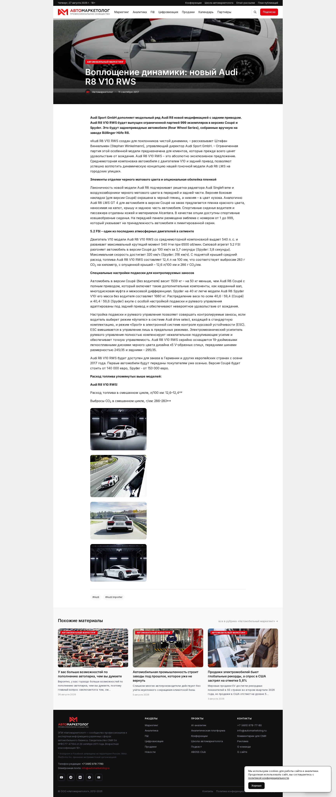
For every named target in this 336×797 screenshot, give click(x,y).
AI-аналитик (198, 725)
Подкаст (196, 746)
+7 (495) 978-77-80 (249, 725)
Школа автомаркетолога (219, 2)
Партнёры (224, 12)
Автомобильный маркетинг (105, 62)
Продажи (188, 12)
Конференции (193, 2)
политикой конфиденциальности (268, 777)
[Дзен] (89, 777)
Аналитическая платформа (208, 730)
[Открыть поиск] (255, 12)
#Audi (96, 597)
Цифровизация (168, 12)
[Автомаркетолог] (84, 12)
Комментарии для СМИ (251, 735)
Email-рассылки (245, 2)
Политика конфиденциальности (234, 791)
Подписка (269, 11)
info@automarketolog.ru (95, 768)
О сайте (242, 751)
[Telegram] (70, 777)
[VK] (80, 777)
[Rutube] (98, 777)
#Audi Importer (113, 597)
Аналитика (140, 12)
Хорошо (256, 785)
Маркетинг (121, 12)
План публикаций (268, 2)
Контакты (207, 791)
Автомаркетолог (102, 91)
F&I (153, 12)
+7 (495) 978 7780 (92, 763)
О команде (244, 746)
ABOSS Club (198, 751)
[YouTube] (61, 777)
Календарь (206, 12)
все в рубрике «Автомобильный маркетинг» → (248, 621)
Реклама (242, 741)
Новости (150, 751)
